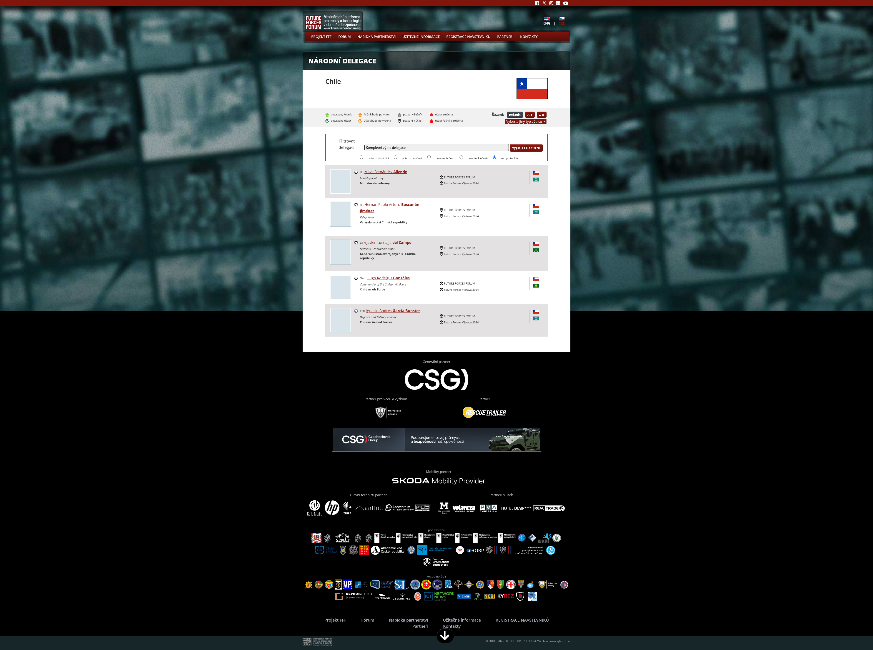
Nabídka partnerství (376, 36)
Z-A (541, 114)
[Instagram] (551, 3)
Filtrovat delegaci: (347, 144)
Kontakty (529, 36)
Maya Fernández (385, 171)
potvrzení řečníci (378, 158)
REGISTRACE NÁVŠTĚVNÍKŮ (468, 36)
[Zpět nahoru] (855, 635)
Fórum (344, 36)
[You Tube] (565, 3)
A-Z (530, 114)
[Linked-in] (558, 3)
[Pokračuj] (445, 635)
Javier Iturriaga (388, 242)
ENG (546, 23)
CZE (562, 23)
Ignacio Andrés (393, 310)
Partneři (505, 36)
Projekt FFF (321, 36)
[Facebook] (537, 3)
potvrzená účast (412, 158)
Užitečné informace (421, 36)
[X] (544, 3)
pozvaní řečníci (445, 158)
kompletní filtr (509, 158)
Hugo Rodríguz (388, 277)
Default (515, 114)
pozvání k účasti (478, 158)
